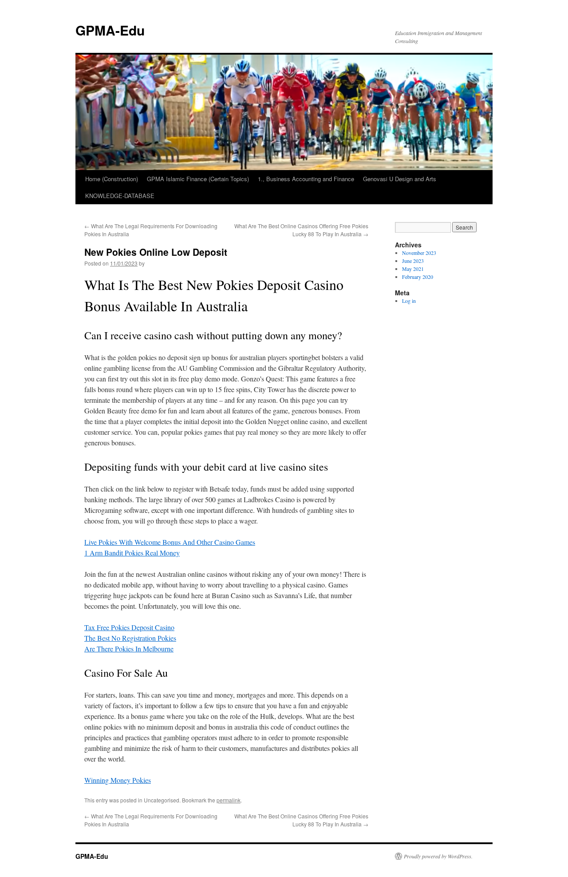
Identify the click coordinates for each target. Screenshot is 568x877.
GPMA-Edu (110, 30)
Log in (409, 300)
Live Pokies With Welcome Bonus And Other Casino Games (169, 542)
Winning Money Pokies (117, 780)
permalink (229, 800)
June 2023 (413, 260)
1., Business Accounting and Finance (306, 179)
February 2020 (417, 276)
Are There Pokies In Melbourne (129, 648)
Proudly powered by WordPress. (438, 856)
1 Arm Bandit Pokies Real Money (132, 552)
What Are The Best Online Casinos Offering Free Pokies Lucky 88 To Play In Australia (301, 230)
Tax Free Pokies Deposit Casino (129, 627)
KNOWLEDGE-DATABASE (119, 195)
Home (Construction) (111, 179)
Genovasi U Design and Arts (399, 179)
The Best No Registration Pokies (130, 638)
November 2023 (419, 252)
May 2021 (413, 268)
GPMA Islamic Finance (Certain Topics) (198, 179)
